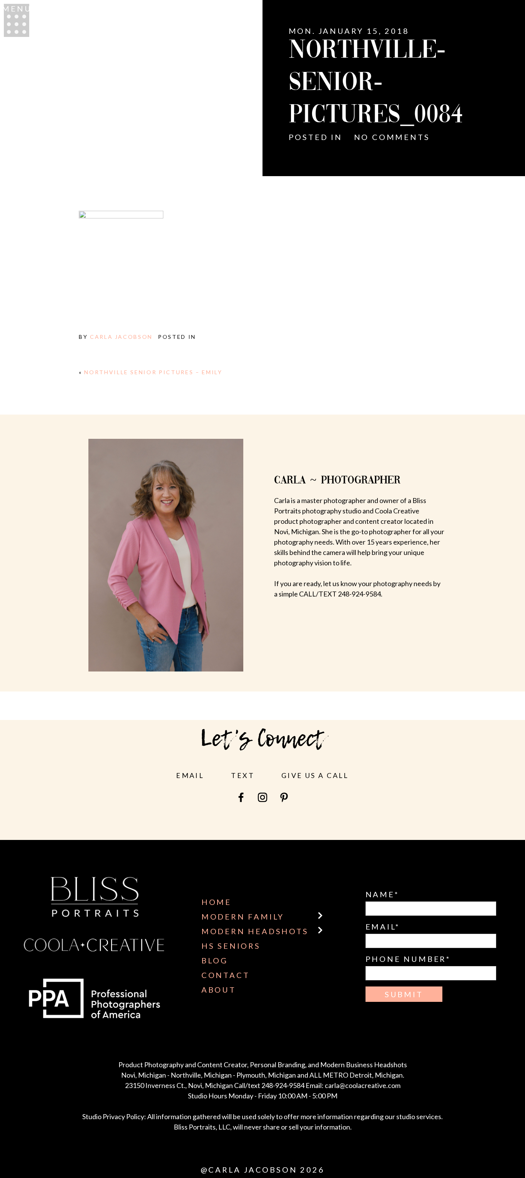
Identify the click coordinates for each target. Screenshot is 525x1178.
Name (380, 894)
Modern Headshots (255, 931)
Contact (225, 975)
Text (242, 775)
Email (190, 775)
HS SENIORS (231, 945)
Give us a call (315, 775)
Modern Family (242, 916)
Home (216, 901)
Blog (214, 960)
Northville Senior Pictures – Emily (153, 372)
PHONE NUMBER (406, 958)
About (218, 989)
